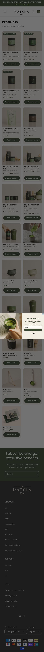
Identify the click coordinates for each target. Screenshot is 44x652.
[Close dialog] (43, 314)
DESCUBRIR (33, 329)
